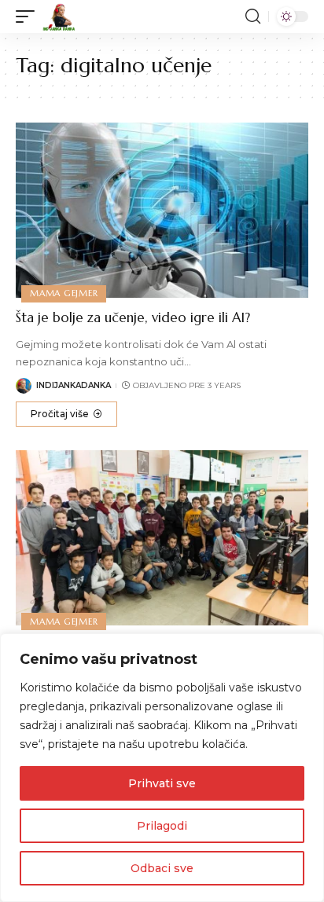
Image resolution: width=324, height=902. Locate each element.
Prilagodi (162, 826)
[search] (252, 16)
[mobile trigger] (29, 16)
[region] (162, 767)
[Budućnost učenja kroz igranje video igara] (162, 537)
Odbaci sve (162, 868)
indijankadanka (73, 385)
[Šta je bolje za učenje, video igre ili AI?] (162, 210)
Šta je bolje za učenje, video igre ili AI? (133, 317)
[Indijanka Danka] (58, 16)
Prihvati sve (162, 783)
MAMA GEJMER (64, 293)
